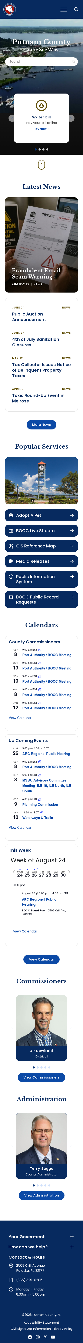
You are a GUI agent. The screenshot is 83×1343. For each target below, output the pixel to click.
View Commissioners (41, 1077)
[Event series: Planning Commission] (39, 799)
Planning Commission (40, 804)
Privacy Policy (63, 1329)
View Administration (41, 1195)
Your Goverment (27, 1237)
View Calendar (20, 717)
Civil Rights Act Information (31, 1329)
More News (41, 424)
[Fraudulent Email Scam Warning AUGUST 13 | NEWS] (41, 244)
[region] (41, 118)
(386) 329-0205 (29, 1280)
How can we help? (28, 1247)
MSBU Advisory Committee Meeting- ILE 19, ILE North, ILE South (46, 786)
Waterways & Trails (37, 817)
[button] (76, 9)
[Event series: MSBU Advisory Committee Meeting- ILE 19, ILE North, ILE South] (39, 774)
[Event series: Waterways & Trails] (41, 812)
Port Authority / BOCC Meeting (47, 654)
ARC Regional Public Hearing (46, 753)
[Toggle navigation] (63, 9)
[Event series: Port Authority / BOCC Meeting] (39, 649)
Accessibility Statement (41, 1322)
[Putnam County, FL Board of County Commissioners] (9, 9)
